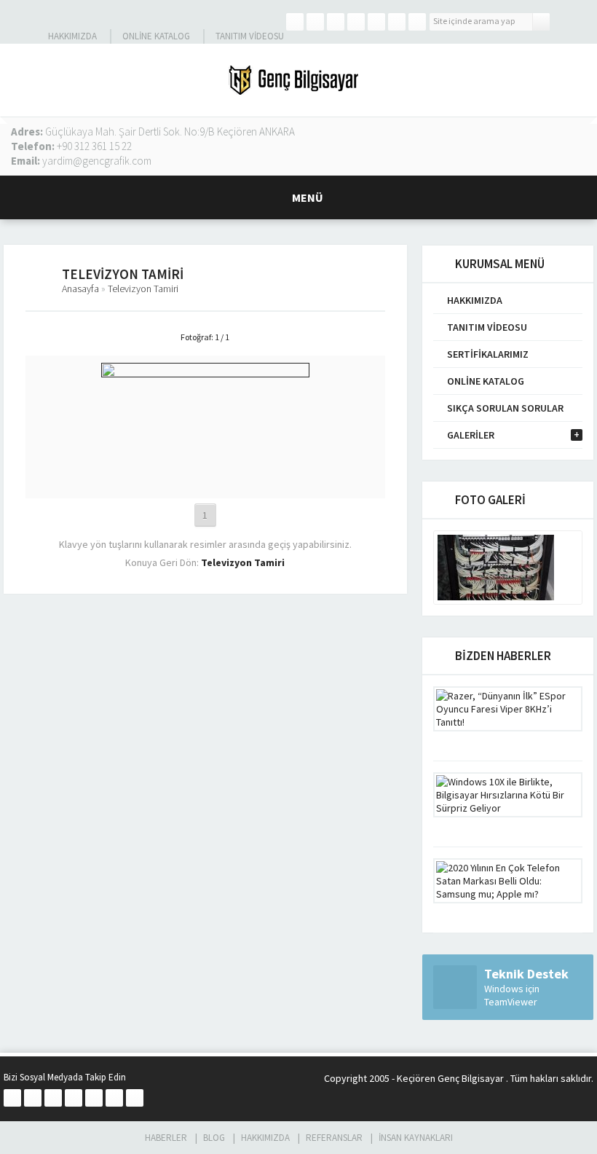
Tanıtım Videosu (250, 36)
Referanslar (334, 1137)
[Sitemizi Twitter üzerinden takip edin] (315, 22)
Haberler (166, 1137)
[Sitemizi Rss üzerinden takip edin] (417, 22)
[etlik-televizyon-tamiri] (205, 484)
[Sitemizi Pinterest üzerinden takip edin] (397, 22)
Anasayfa (80, 288)
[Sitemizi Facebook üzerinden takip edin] (295, 22)
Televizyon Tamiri (143, 288)
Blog (214, 1137)
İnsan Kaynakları (416, 1137)
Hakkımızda (72, 36)
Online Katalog (156, 36)
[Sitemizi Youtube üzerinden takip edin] (376, 22)
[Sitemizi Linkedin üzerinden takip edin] (356, 22)
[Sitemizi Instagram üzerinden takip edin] (335, 22)
